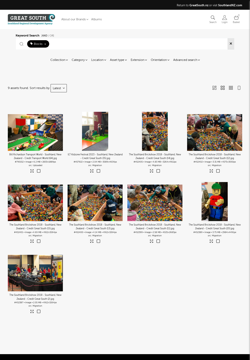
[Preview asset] (35, 131)
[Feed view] (239, 88)
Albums (96, 19)
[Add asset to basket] (38, 171)
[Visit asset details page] (32, 171)
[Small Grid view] (231, 88)
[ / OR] (47, 35)
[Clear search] (231, 44)
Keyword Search (35, 35)
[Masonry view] (214, 88)
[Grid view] (223, 88)
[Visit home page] (31, 19)
